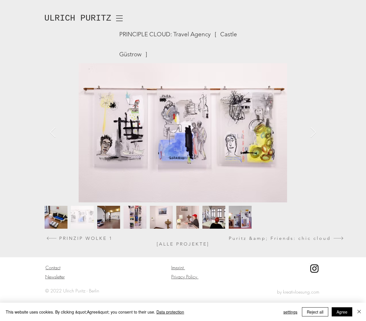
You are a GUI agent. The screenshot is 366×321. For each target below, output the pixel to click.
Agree (342, 312)
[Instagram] (314, 268)
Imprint (178, 267)
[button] (119, 18)
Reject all (315, 312)
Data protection (170, 312)
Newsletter (55, 277)
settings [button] (290, 312)
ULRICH (59, 18)
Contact (52, 267)
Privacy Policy (184, 277)
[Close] (359, 311)
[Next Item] (313, 132)
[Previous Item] (52, 132)
